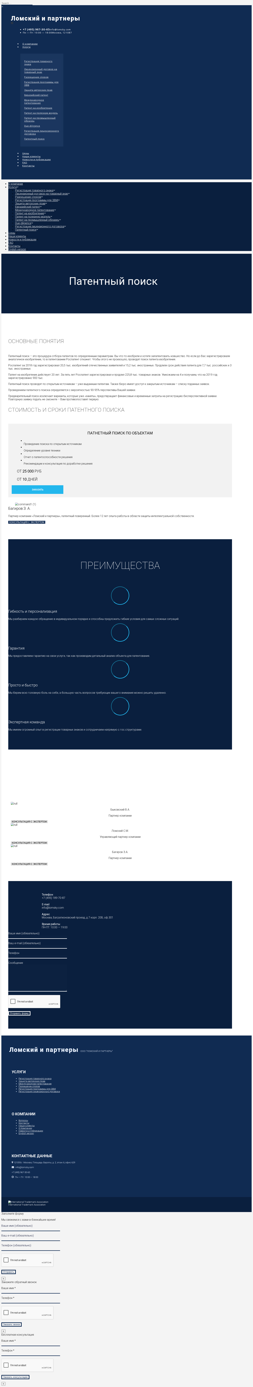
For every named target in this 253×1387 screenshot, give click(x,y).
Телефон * (7, 1298)
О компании (15, 183)
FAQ (10, 242)
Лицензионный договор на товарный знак (40, 71)
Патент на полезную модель (41, 113)
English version (17, 249)
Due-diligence (32, 125)
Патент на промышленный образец (40, 119)
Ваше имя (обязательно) (23, 933)
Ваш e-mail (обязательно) (24, 943)
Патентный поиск (34, 138)
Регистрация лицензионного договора (41, 132)
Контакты (28, 165)
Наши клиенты (17, 236)
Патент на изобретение (38, 108)
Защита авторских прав (38, 90)
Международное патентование (34, 101)
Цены (11, 233)
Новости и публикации (36, 159)
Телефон (13, 953)
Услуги (26, 46)
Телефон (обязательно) (16, 1245)
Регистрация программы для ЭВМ (41, 84)
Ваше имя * (8, 1288)
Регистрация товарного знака (38, 63)
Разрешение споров (36, 77)
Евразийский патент (36, 95)
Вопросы (23, 1120)
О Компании (25, 1128)
